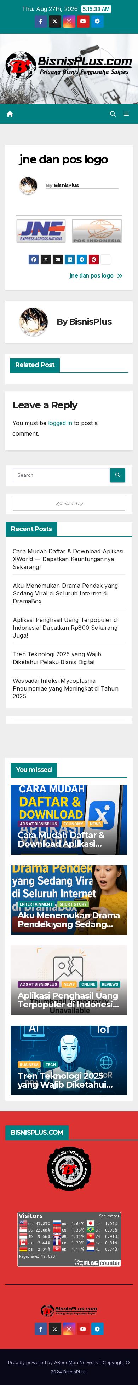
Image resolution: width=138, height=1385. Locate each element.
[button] (113, 113)
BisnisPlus (66, 185)
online (88, 984)
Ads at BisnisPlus (38, 824)
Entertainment (36, 904)
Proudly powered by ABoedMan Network (53, 1362)
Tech (50, 1065)
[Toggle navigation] (126, 114)
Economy (73, 824)
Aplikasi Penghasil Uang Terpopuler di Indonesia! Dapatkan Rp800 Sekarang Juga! (65, 627)
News (95, 824)
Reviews (110, 984)
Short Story (73, 904)
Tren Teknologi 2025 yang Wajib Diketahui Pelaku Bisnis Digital (62, 1085)
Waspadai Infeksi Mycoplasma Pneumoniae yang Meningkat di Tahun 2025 (66, 688)
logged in (60, 422)
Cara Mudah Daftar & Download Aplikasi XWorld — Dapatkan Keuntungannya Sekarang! (68, 559)
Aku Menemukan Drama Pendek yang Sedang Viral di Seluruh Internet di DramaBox (65, 593)
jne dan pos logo (91, 276)
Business (29, 1065)
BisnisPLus (75, 1371)
